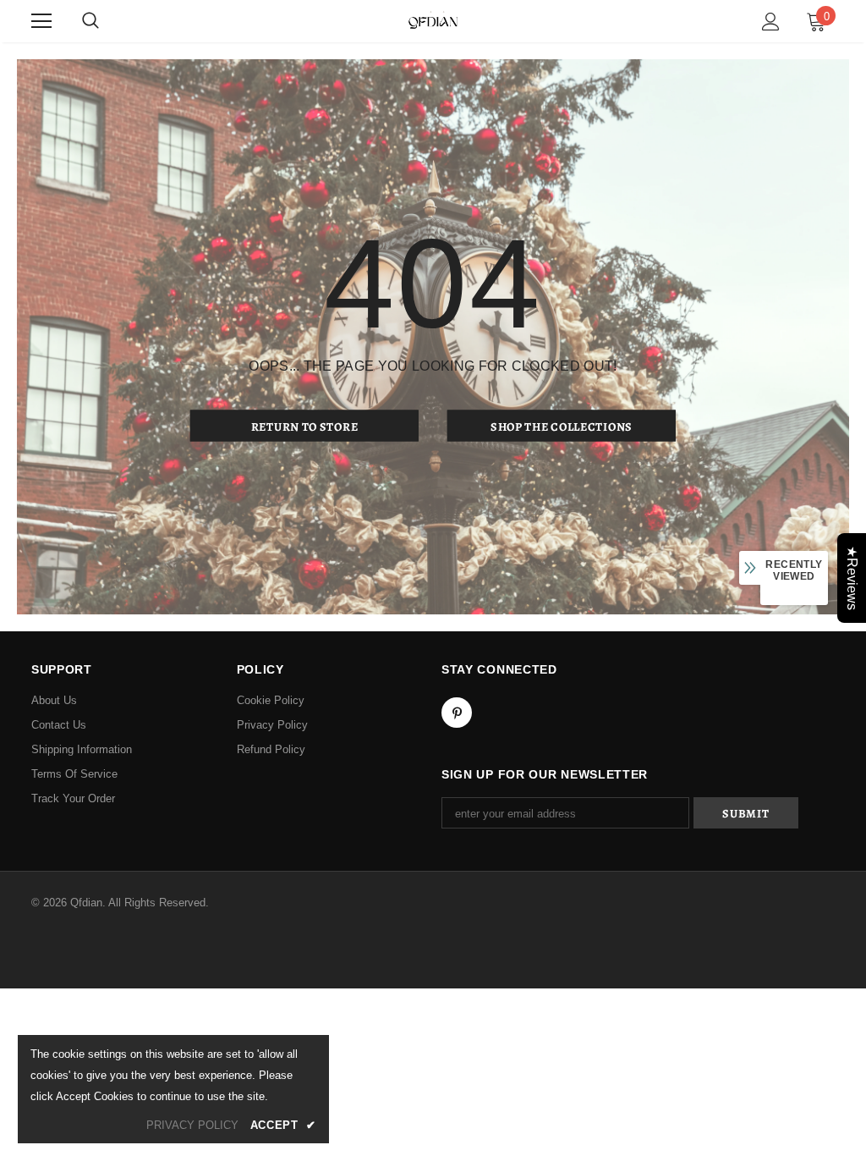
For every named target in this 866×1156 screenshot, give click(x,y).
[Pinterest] (456, 712)
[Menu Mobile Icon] (41, 21)
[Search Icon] (90, 21)
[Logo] (433, 20)
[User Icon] (771, 21)
